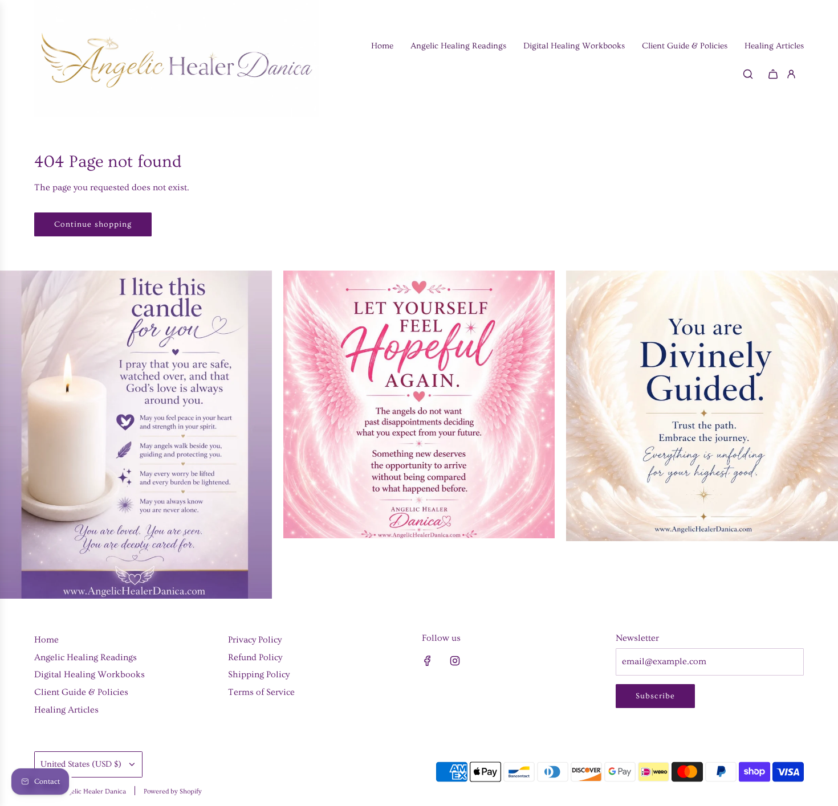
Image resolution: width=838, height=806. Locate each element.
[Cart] (773, 74)
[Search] (747, 74)
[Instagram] (454, 660)
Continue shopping (93, 224)
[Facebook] (427, 660)
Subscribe (655, 696)
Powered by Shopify (173, 791)
